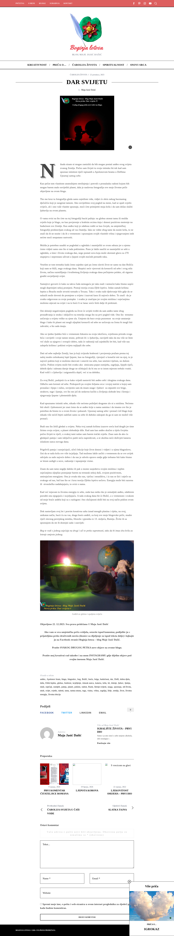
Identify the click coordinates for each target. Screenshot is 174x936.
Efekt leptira (50, 683)
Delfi (116, 679)
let (109, 683)
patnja (63, 687)
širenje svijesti (100, 687)
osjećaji (49, 687)
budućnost (104, 679)
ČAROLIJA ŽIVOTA (78, 75)
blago (64, 679)
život (122, 690)
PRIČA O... (151, 924)
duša (42, 683)
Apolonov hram (53, 679)
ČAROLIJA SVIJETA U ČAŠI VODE (63, 810)
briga (96, 679)
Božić (84, 679)
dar (111, 679)
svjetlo (54, 690)
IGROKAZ (151, 929)
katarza (98, 683)
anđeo (42, 679)
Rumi (90, 687)
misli (42, 687)
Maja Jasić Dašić (88, 89)
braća (90, 679)
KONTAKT (68, 3)
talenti (60, 690)
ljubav (120, 683)
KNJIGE (42, 3)
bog (79, 679)
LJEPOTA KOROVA (87, 790)
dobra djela (125, 679)
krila (104, 683)
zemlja (116, 690)
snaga (110, 687)
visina (89, 690)
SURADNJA (55, 3)
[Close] (129, 881)
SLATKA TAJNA (117, 808)
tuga (84, 690)
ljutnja (127, 683)
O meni (31, 3)
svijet (48, 690)
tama (67, 690)
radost (84, 687)
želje (110, 690)
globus (60, 683)
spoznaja (117, 687)
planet (70, 687)
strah (42, 690)
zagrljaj (103, 690)
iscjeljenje (77, 683)
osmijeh (56, 687)
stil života (127, 687)
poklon (77, 687)
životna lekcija (54, 694)
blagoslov (72, 679)
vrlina (96, 690)
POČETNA (20, 3)
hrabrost (67, 683)
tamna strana (75, 690)
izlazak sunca (88, 683)
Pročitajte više (103, 743)
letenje (114, 683)
